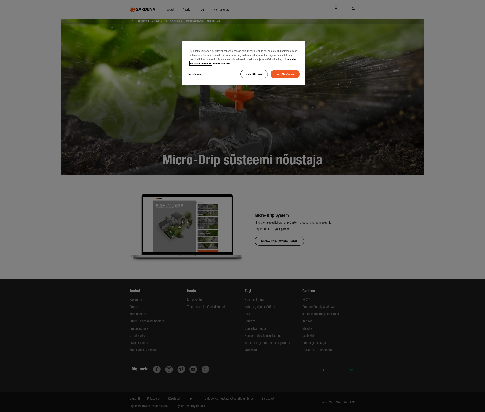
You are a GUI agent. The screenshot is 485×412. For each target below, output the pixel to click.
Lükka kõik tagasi (254, 73)
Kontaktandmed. (222, 63)
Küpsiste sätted (195, 73)
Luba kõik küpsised (285, 73)
